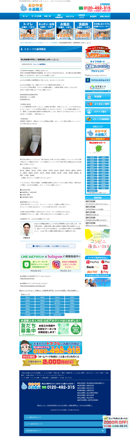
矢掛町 (57, 309)
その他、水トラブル (66, 377)
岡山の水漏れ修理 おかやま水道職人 (31, 42)
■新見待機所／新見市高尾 (85, 395)
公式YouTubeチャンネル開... (95, 209)
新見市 (28, 303)
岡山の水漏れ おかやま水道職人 (31, 373)
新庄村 (72, 309)
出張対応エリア (82, 16)
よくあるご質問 (79, 373)
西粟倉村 (72, 312)
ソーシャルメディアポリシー (55, 375)
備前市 (42, 303)
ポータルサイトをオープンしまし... (97, 204)
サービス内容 (36, 16)
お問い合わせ (105, 16)
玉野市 (72, 297)
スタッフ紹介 (100, 373)
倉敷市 (42, 297)
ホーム (25, 16)
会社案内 (93, 16)
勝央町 (42, 312)
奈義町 (57, 312)
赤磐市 (72, 303)
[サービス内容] (33, 16)
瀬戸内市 (57, 303)
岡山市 (28, 297)
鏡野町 (28, 312)
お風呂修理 (45, 377)
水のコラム (70, 16)
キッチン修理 (35, 377)
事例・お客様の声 (59, 16)
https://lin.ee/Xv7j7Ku (27, 278)
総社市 (57, 300)
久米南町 (27, 314)
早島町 (28, 309)
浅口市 (57, 306)
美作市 (42, 306)
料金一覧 (47, 16)
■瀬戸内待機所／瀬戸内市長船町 (87, 400)
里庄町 (42, 309)
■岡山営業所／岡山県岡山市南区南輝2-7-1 (90, 383)
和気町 (72, 306)
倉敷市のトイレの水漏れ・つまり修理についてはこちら (52, 246)
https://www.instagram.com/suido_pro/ (33, 286)
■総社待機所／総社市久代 (85, 388)
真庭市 (28, 306)
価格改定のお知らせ (92, 214)
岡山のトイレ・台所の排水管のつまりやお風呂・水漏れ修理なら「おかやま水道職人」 (65, 405)
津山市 (57, 297)
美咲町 (42, 314)
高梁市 (72, 300)
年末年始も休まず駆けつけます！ (96, 220)
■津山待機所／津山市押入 (85, 397)
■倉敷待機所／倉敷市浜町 (85, 385)
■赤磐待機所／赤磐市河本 (85, 390)
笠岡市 (28, 300)
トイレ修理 (25, 377)
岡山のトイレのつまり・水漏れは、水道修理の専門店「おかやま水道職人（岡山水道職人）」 (49, 290)
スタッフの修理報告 (51, 42)
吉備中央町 (57, 314)
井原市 (42, 300)
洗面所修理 (54, 377)
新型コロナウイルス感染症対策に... (97, 225)
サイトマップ (41, 375)
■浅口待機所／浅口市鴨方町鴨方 (87, 393)
